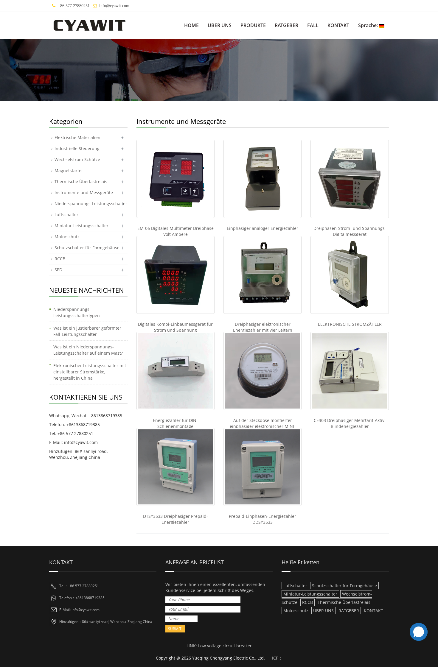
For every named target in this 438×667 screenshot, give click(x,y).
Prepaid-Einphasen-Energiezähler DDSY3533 (262, 519)
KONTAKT (338, 25)
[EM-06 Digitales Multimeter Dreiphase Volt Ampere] (175, 179)
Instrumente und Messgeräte (84, 192)
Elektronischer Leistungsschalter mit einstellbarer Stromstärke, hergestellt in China (89, 372)
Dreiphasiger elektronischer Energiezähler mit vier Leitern (262, 327)
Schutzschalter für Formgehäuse (87, 247)
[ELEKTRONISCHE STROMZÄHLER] (349, 275)
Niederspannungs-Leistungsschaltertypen (76, 312)
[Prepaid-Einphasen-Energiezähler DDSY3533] (262, 467)
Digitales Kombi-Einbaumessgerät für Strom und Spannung (175, 327)
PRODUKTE (253, 25)
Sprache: (368, 25)
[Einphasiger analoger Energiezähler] (262, 179)
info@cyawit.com (114, 6)
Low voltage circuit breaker (225, 646)
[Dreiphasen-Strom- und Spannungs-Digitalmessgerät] (349, 179)
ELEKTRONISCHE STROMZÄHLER (350, 324)
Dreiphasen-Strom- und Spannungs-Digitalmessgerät (349, 231)
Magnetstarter (69, 170)
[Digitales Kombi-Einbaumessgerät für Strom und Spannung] (175, 275)
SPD (58, 269)
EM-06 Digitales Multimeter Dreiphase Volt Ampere (175, 231)
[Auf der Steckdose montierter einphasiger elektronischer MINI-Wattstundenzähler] (262, 371)
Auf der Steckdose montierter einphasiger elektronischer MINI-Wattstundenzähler (263, 426)
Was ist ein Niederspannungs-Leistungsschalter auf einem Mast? (88, 350)
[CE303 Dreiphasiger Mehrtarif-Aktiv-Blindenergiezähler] (349, 371)
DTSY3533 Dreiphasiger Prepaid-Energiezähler (175, 519)
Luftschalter (66, 214)
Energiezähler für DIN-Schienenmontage (175, 423)
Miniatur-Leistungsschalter (81, 225)
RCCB (60, 258)
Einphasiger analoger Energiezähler (262, 228)
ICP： (277, 658)
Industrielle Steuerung (77, 148)
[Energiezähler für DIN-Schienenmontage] (175, 371)
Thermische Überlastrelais (81, 181)
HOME (191, 25)
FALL (313, 25)
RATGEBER (286, 25)
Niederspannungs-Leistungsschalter (91, 203)
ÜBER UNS (220, 25)
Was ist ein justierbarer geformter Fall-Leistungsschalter (87, 331)
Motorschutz (67, 236)
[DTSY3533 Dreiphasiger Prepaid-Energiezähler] (175, 467)
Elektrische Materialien (77, 137)
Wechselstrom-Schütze (77, 159)
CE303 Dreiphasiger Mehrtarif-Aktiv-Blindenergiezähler (350, 423)
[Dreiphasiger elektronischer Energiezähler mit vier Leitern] (262, 275)
